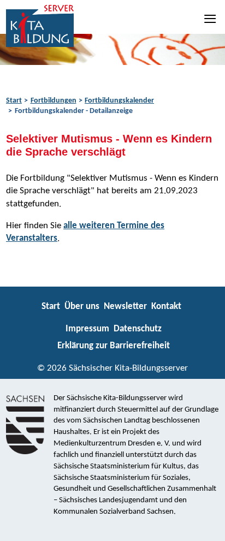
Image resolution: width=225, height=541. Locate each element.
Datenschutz (138, 329)
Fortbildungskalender (119, 100)
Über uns (81, 306)
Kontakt (166, 306)
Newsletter (125, 306)
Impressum (87, 329)
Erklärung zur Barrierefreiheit (113, 345)
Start (14, 100)
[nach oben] (207, 527)
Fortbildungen (53, 100)
